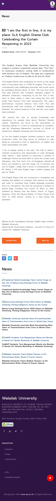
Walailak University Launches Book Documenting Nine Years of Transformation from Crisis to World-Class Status (27, 327)
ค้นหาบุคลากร (10, 459)
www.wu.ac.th (27, 494)
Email (7, 454)
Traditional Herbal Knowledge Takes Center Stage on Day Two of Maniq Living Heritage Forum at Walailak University (27, 291)
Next (44, 240)
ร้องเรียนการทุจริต (12, 477)
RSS (7, 472)
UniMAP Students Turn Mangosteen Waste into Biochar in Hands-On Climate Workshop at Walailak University (28, 345)
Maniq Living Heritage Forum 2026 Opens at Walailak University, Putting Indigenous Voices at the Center (27, 309)
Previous (12, 240)
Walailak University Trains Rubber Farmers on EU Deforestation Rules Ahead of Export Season (25, 362)
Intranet (8, 449)
